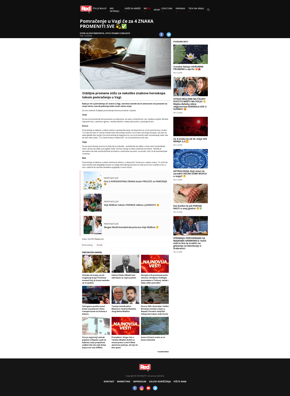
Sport (157, 9)
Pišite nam (180, 381)
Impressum (139, 381)
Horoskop (87, 245)
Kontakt (109, 381)
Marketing (123, 381)
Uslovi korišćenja (160, 381)
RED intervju (114, 9)
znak (99, 245)
